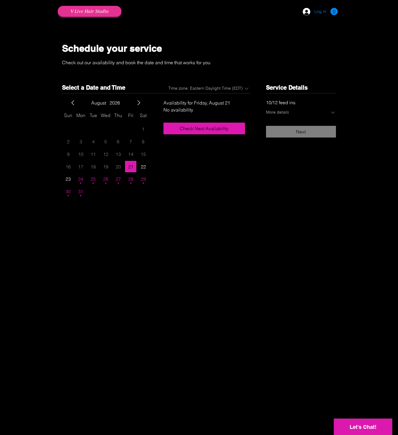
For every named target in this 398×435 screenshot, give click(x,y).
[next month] (138, 102)
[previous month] (72, 102)
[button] (334, 11)
